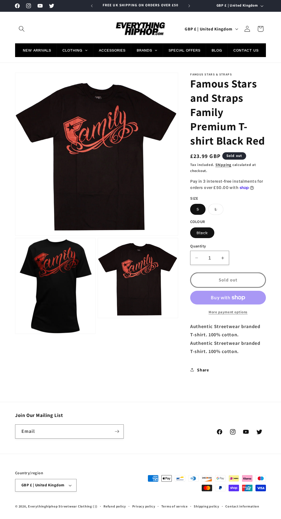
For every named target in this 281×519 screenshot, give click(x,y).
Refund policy (114, 506)
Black (205, 234)
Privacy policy (143, 506)
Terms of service (174, 506)
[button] (21, 28)
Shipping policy (206, 506)
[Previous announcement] (92, 6)
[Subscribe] (116, 431)
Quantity (198, 246)
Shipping (223, 164)
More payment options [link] (228, 312)
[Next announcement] (189, 6)
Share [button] (203, 370)
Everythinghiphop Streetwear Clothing (60, 506)
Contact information (242, 506)
